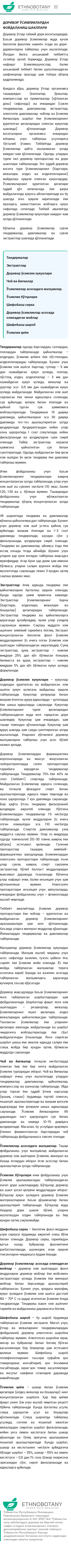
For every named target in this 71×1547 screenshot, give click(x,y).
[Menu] (55, 7)
